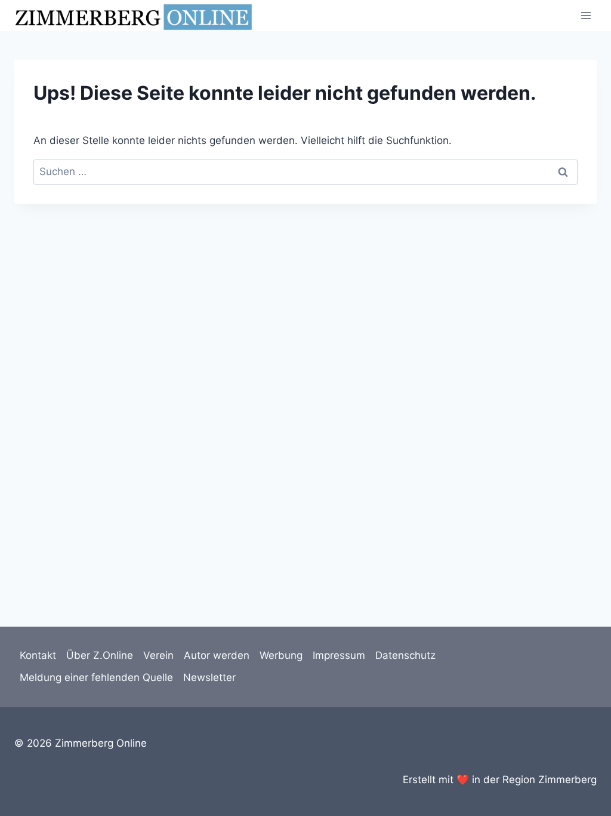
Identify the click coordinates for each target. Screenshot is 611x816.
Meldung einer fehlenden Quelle (96, 677)
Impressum (339, 655)
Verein (158, 655)
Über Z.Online (99, 655)
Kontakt (38, 655)
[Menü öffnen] (586, 15)
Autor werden (216, 655)
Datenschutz (405, 655)
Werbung (281, 655)
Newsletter (209, 677)
